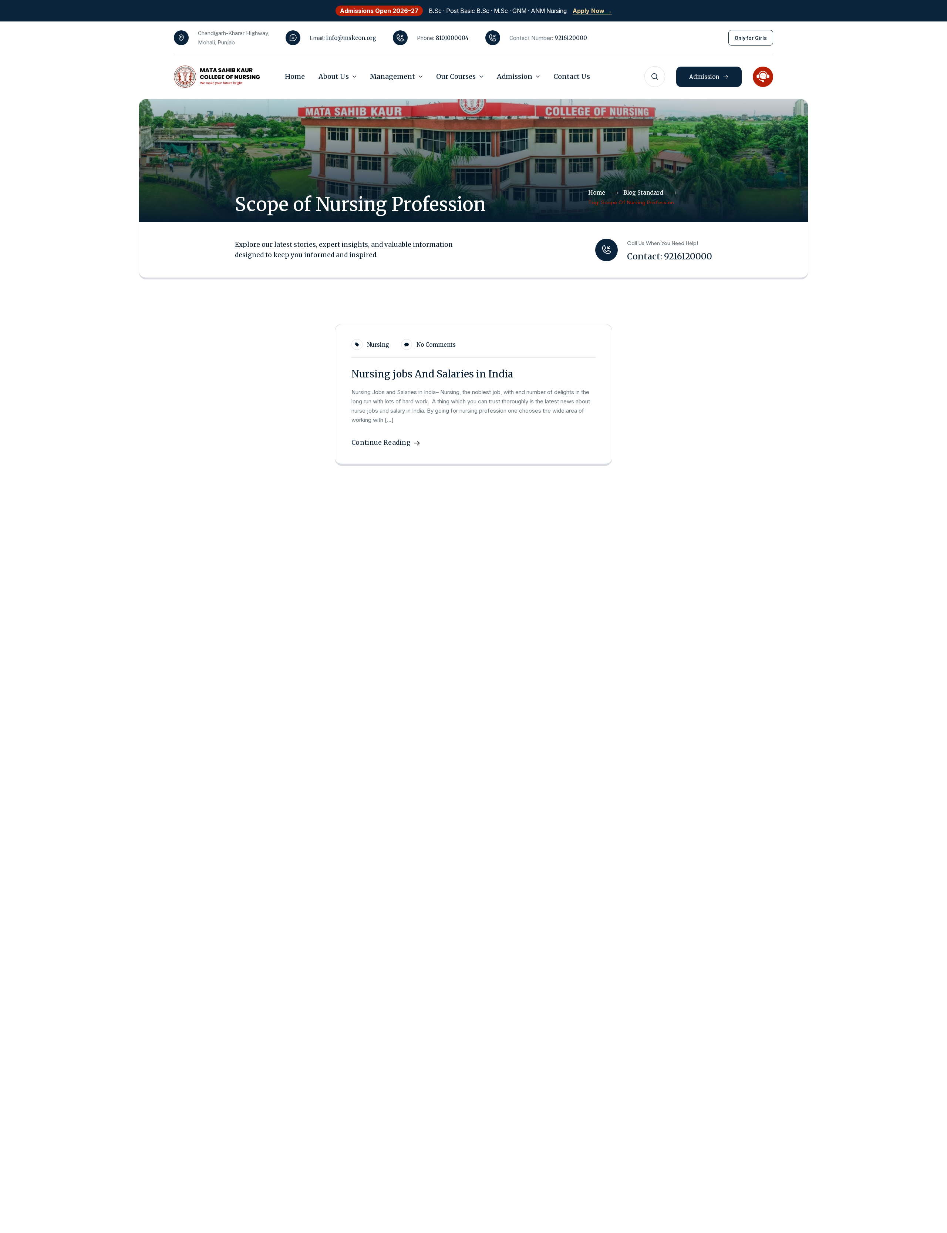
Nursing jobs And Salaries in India (432, 374)
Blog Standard (643, 192)
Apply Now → (592, 10)
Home (596, 192)
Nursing (378, 344)
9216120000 (571, 37)
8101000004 (452, 37)
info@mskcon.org (351, 37)
